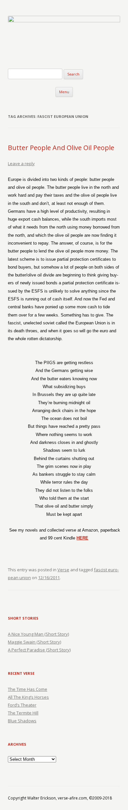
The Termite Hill (23, 713)
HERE (82, 538)
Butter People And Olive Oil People (61, 147)
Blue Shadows (22, 721)
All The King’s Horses (28, 697)
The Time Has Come (27, 689)
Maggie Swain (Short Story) (34, 642)
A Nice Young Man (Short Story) (38, 634)
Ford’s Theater (22, 705)
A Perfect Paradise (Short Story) (39, 650)
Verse (63, 570)
